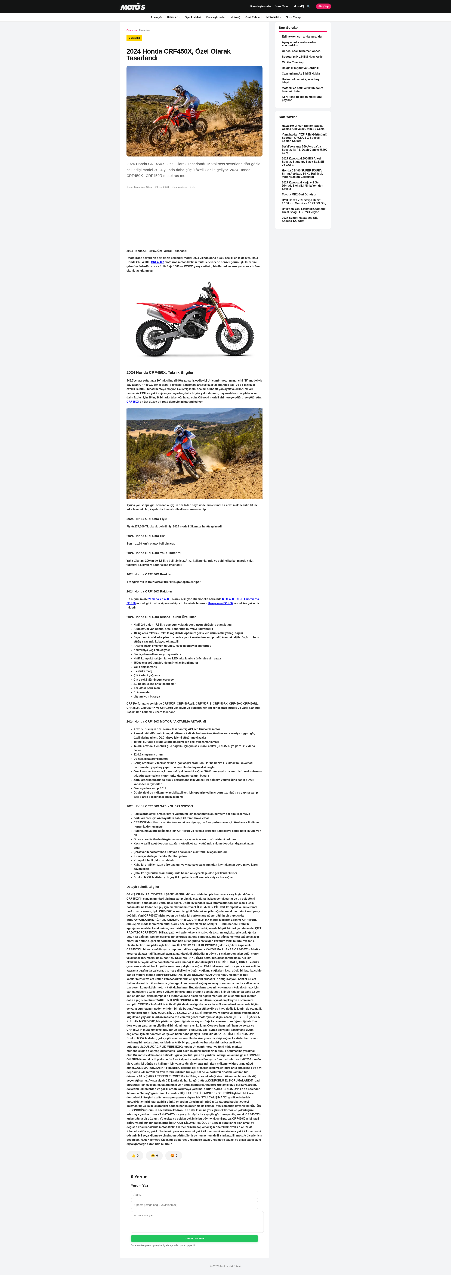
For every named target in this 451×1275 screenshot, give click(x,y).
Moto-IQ (299, 6)
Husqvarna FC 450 (220, 603)
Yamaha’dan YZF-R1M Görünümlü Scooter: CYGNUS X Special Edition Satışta (304, 137)
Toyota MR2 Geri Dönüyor (299, 194)
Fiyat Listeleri (192, 17)
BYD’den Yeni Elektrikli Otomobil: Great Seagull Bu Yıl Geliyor (304, 210)
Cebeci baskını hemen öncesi (301, 51)
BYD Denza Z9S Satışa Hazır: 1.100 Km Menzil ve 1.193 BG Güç (304, 202)
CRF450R (157, 262)
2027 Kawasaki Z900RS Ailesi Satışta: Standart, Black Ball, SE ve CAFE (303, 161)
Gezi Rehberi (253, 17)
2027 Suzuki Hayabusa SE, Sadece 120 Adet (300, 219)
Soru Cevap (282, 6)
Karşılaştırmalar (260, 6)
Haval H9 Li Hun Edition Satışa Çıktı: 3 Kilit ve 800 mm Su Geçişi (303, 127)
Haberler (172, 17)
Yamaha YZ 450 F (159, 599)
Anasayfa (156, 17)
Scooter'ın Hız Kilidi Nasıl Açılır (302, 56)
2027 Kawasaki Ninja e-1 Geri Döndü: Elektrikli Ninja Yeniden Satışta (302, 185)
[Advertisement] (194, 220)
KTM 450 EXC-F (232, 599)
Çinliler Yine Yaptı (293, 62)
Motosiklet (272, 17)
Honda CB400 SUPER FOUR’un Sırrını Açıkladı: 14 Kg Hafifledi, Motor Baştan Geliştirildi (303, 173)
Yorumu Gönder (194, 1238)
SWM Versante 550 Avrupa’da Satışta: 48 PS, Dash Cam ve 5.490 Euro (304, 149)
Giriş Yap (324, 6)
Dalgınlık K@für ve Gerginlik (300, 67)
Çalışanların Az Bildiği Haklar (301, 73)
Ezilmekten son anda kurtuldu (302, 36)
